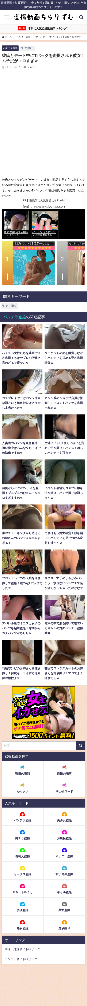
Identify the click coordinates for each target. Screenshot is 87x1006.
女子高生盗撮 (64, 874)
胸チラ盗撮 (22, 838)
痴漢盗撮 (23, 910)
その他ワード (64, 791)
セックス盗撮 (22, 874)
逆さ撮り (29, 48)
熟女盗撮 (23, 928)
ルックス (23, 791)
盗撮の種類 (22, 773)
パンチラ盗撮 (10, 47)
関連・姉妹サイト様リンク (22, 949)
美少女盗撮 (64, 820)
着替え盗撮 (22, 856)
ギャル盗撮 (64, 892)
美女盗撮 (64, 910)
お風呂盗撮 (64, 838)
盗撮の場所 (64, 773)
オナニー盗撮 (64, 856)
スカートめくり (22, 892)
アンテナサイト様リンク (21, 959)
